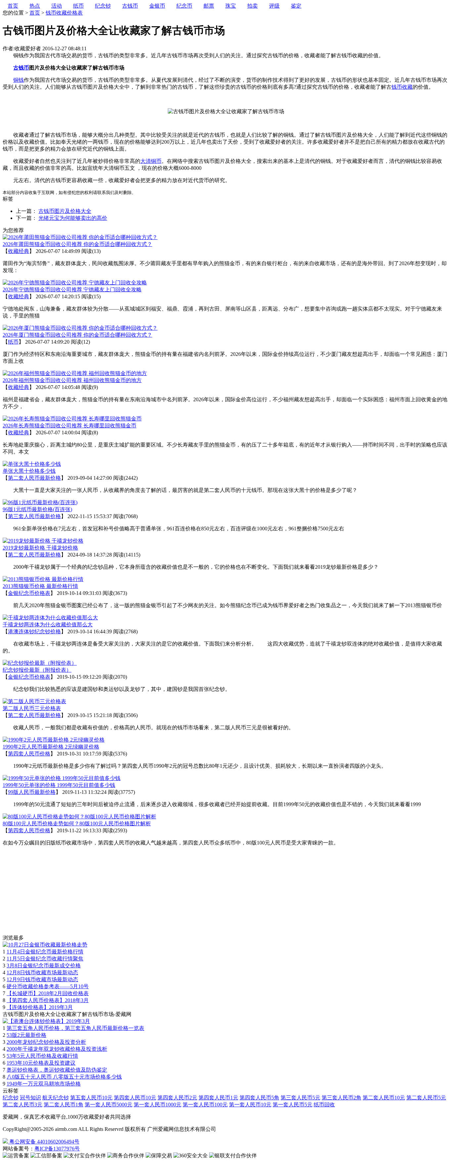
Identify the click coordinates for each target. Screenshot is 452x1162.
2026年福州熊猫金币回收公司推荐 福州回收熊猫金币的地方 (72, 380)
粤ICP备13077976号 (57, 1148)
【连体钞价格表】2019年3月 (40, 1007)
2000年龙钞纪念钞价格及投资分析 (46, 1042)
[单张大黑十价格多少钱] (32, 464)
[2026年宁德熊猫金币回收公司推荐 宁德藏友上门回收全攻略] (75, 282)
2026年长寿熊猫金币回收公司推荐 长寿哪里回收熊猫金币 (69, 425)
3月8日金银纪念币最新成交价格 (44, 965)
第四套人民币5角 (259, 1097)
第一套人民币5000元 (108, 1104)
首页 (34, 13)
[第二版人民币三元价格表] (34, 701)
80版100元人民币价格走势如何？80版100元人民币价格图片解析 (77, 823)
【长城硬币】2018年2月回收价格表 (48, 993)
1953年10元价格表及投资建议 (41, 1063)
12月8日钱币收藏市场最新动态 (42, 972)
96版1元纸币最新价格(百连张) (37, 509)
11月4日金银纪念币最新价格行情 (45, 951)
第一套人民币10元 (250, 1104)
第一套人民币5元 (292, 1104)
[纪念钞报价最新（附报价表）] (40, 663)
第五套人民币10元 (91, 1097)
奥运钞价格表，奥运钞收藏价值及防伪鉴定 (57, 1070)
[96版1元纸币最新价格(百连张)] (40, 502)
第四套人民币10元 (135, 1097)
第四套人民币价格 (29, 753)
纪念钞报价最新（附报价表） (37, 670)
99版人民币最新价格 (32, 792)
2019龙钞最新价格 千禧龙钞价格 (40, 548)
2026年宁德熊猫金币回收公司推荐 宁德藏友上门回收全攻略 (72, 289)
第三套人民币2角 (341, 1097)
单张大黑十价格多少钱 (29, 471)
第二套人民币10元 (384, 1097)
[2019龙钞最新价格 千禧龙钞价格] (43, 541)
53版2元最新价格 (26, 1035)
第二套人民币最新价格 (34, 478)
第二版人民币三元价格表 (32, 708)
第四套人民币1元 (218, 1097)
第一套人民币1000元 (157, 1104)
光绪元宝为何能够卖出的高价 (72, 218)
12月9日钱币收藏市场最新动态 (42, 979)
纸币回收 (324, 1104)
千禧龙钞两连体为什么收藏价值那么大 (48, 624)
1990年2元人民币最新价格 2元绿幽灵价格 (51, 747)
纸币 (13, 342)
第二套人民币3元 (22, 1104)
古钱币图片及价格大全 (64, 211)
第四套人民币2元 (177, 1097)
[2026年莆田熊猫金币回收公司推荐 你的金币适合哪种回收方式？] (80, 237)
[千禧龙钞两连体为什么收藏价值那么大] (50, 617)
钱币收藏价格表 (64, 13)
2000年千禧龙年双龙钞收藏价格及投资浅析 (57, 1049)
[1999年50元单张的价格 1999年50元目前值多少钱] (61, 778)
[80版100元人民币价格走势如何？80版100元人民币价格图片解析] (79, 816)
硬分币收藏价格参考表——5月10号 (48, 986)
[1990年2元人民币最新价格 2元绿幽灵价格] (54, 740)
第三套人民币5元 (300, 1097)
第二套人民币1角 (63, 1104)
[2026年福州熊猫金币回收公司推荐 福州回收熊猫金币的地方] (75, 373)
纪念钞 (11, 1097)
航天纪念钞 (55, 1097)
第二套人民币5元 (426, 1097)
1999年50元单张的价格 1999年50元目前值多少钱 (59, 785)
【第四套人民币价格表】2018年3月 (48, 1000)
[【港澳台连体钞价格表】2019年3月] (46, 1021)
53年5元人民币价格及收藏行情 (42, 1056)
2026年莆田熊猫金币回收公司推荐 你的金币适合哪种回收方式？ (77, 244)
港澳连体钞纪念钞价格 (34, 631)
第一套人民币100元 (205, 1104)
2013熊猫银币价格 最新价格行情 (40, 586)
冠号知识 (30, 1097)
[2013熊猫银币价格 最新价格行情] (43, 579)
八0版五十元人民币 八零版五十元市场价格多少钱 (64, 1077)
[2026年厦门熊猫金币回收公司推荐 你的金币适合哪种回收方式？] (80, 328)
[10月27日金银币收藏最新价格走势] (45, 944)
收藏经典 (18, 251)
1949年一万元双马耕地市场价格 (44, 1084)
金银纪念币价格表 (29, 593)
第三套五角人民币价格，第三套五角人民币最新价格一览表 (75, 1028)
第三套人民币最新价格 (34, 516)
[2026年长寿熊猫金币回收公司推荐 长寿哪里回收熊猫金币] (72, 418)
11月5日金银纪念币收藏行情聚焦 (45, 958)
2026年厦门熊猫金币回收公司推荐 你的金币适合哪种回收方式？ (77, 335)
